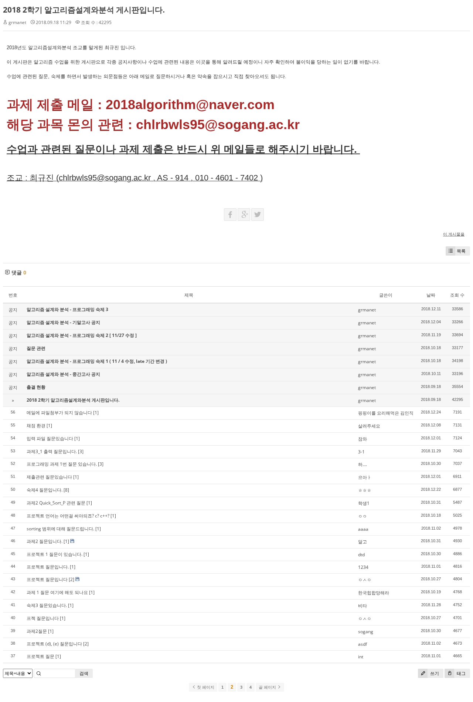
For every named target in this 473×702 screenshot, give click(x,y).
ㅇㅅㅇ (364, 580)
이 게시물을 (454, 234)
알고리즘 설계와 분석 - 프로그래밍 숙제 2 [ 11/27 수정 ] (82, 335)
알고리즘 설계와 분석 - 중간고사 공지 (63, 374)
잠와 (362, 439)
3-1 (361, 452)
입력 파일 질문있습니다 (50, 438)
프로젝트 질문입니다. (48, 567)
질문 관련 (36, 348)
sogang (365, 631)
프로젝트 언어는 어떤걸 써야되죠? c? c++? (68, 516)
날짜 (430, 295)
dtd (361, 554)
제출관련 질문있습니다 (49, 477)
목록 (461, 251)
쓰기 (434, 673)
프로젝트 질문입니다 (47, 579)
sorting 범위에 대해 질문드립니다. (60, 529)
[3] (81, 451)
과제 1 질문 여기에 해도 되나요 (57, 592)
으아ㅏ (364, 477)
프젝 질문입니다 (43, 618)
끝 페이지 (268, 687)
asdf (362, 644)
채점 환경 (36, 425)
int (360, 657)
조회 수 (457, 295)
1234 (363, 567)
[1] (96, 412)
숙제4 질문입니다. (44, 490)
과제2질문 (37, 631)
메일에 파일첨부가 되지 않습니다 (59, 412)
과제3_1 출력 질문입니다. (52, 451)
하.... (362, 464)
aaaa (363, 529)
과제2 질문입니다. (44, 541)
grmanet (17, 22)
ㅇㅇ (362, 516)
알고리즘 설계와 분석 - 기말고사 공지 (63, 322)
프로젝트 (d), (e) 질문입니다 (54, 644)
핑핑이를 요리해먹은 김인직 (386, 413)
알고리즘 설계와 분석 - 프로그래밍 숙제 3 (67, 309)
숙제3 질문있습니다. (47, 605)
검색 (83, 673)
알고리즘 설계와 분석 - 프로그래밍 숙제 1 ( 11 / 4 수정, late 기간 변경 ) (97, 361)
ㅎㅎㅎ (364, 490)
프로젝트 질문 (40, 656)
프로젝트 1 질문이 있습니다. (54, 554)
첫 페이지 (205, 687)
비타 (362, 606)
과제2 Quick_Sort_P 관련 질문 (56, 503)
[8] (66, 490)
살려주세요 (369, 426)
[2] (71, 579)
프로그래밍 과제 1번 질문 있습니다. (62, 464)
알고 (362, 542)
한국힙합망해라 (373, 593)
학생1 (364, 503)
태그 (461, 673)
